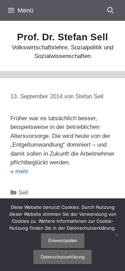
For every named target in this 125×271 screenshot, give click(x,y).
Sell (23, 192)
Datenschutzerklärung (62, 257)
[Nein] (116, 234)
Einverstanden (62, 240)
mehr (21, 171)
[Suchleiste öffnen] (110, 10)
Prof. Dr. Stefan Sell (62, 37)
